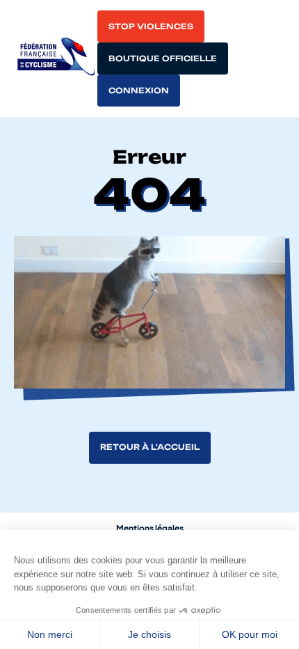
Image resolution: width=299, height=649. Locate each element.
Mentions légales (150, 528)
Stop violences (150, 26)
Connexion (138, 90)
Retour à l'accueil (150, 447)
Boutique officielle (162, 58)
